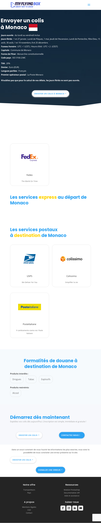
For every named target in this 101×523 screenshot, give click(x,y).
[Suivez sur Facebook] (62, 508)
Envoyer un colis (28, 435)
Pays (29, 493)
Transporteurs (29, 490)
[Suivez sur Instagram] (68, 508)
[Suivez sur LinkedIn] (74, 508)
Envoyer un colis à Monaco (49, 93)
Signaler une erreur (49, 470)
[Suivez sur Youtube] (80, 508)
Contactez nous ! (70, 435)
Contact (29, 513)
